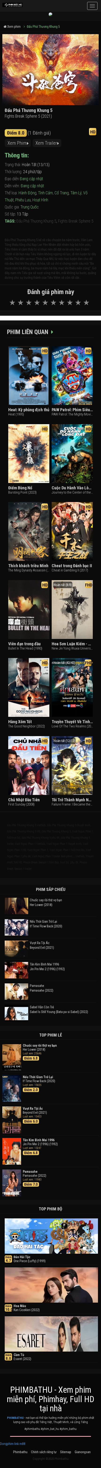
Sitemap (65, 1452)
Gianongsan (83, 1452)
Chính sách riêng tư (44, 1452)
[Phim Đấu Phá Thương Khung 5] (12, 3)
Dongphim (7, 1444)
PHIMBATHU (15, 1418)
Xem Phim (17, 143)
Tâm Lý (76, 192)
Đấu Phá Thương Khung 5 (43, 26)
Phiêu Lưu (23, 199)
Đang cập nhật (31, 178)
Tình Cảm (45, 192)
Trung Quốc (29, 206)
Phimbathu (20, 1452)
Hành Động (27, 192)
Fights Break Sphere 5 (75, 221)
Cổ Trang (61, 192)
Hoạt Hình (40, 199)
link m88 (19, 1444)
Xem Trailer (46, 143)
